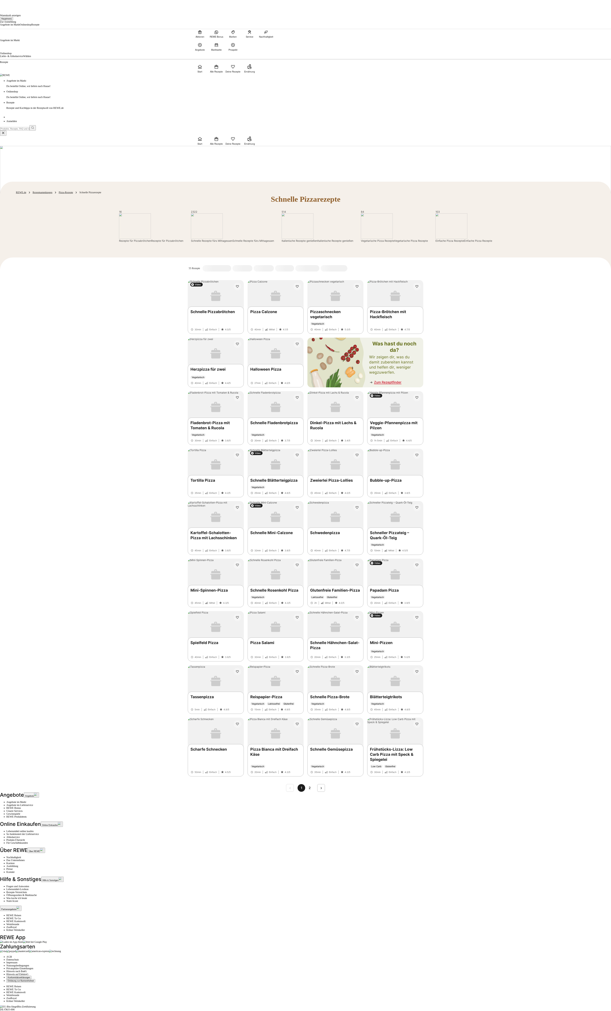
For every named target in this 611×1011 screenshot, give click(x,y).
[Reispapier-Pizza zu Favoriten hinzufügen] (297, 671)
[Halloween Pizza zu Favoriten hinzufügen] (297, 344)
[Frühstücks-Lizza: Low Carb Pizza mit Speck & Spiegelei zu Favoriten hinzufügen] (417, 724)
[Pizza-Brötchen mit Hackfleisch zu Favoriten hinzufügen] (417, 286)
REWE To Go (13, 918)
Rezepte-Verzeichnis (16, 892)
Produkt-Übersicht (15, 840)
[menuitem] (200, 34)
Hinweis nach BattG (16, 971)
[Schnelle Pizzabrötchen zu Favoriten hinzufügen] (237, 286)
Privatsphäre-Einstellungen (19, 968)
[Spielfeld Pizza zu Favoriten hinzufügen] (237, 617)
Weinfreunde (12, 924)
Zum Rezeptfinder (387, 382)
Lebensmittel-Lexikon (17, 889)
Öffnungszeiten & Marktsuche (21, 895)
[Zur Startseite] (11, 5)
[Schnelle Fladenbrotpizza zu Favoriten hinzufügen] (297, 397)
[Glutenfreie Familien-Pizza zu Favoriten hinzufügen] (357, 565)
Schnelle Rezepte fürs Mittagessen (211, 240)
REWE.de (21, 192)
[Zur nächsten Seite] (321, 788)
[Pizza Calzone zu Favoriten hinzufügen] (297, 286)
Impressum (11, 962)
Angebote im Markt (16, 802)
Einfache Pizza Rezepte (449, 240)
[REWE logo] (5, 75)
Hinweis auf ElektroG (17, 974)
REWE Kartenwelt (15, 921)
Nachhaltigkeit (13, 857)
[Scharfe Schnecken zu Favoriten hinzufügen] (237, 724)
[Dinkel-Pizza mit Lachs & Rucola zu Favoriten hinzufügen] (357, 397)
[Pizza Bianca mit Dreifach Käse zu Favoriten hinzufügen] (297, 724)
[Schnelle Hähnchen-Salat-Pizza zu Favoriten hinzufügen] (357, 617)
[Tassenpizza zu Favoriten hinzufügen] (237, 671)
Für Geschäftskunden (17, 842)
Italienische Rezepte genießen (299, 240)
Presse (9, 869)
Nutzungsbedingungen (17, 965)
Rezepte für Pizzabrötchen (135, 240)
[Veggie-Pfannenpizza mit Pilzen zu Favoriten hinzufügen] (417, 397)
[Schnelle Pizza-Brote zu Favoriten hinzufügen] (357, 671)
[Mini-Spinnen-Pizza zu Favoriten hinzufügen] (237, 565)
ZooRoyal (11, 927)
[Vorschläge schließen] (3, 133)
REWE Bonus (13, 808)
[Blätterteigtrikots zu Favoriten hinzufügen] (417, 671)
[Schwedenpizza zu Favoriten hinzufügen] (357, 507)
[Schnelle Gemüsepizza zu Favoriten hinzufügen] (357, 724)
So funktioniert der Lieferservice (22, 834)
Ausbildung (12, 866)
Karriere (10, 863)
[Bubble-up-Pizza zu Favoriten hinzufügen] (417, 455)
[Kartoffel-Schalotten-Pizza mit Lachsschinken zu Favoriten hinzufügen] (237, 507)
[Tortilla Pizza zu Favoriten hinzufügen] (237, 455)
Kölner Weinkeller (15, 930)
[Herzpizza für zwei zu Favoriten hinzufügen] (237, 344)
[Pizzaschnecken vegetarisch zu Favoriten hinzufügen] (357, 286)
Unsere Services (14, 811)
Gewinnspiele (13, 813)
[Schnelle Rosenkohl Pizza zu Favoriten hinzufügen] (297, 565)
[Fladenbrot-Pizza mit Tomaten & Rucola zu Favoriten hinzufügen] (237, 397)
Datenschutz (12, 959)
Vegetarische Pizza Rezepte (377, 240)
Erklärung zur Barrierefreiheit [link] (21, 981)
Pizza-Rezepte (66, 192)
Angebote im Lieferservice (19, 805)
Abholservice (13, 837)
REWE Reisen (13, 915)
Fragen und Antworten (17, 886)
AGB (9, 956)
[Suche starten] (32, 127)
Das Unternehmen (15, 860)
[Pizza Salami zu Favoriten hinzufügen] (297, 617)
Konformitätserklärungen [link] (19, 977)
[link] (308, 83)
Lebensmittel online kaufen (20, 831)
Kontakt (10, 872)
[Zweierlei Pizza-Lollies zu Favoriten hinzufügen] (357, 455)
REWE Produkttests (16, 816)
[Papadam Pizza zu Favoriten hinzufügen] (417, 565)
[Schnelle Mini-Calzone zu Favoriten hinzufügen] (297, 507)
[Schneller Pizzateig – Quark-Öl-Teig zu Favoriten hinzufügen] (417, 507)
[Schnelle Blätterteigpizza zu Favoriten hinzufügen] (297, 455)
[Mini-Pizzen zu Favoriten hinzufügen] (417, 617)
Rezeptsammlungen (42, 192)
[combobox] (14, 128)
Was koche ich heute (16, 898)
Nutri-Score (12, 901)
